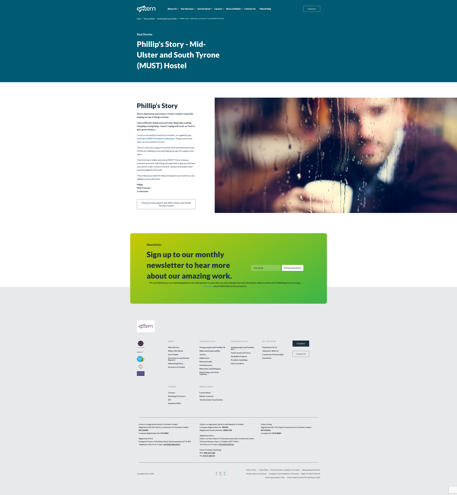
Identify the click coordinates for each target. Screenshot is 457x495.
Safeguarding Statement (311, 470)
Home (139, 18)
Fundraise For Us (269, 347)
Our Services (187, 8)
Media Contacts (206, 396)
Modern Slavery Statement (257, 474)
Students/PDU (174, 403)
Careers (218, 8)
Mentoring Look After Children (209, 373)
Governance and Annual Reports (178, 359)
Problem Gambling (239, 360)
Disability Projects (239, 356)
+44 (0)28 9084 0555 (171, 444)
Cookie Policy (263, 470)
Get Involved (203, 8)
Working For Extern (176, 396)
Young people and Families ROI (242, 348)
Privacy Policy (251, 470)
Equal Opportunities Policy (275, 477)
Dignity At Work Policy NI (310, 474)
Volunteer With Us (270, 351)
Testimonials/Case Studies (167, 18)
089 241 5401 (209, 453)
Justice (202, 354)
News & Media (233, 8)
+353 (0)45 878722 (226, 444)
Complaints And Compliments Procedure (284, 474)
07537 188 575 (209, 456)
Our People (173, 354)
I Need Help (265, 8)
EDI (169, 400)
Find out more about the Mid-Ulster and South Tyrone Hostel (166, 204)
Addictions (204, 358)
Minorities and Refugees (210, 369)
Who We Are (173, 347)
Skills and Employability (209, 351)
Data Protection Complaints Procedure (285, 470)
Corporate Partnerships (273, 354)
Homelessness (205, 365)
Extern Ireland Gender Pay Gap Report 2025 (303, 477)
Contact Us (250, 8)
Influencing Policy (175, 363)
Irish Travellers (237, 363)
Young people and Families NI (212, 347)
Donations (312, 9)
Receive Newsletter (292, 268)
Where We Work (175, 351)
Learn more (208, 286)
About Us (172, 8)
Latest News (205, 393)
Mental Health (205, 362)
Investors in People (176, 367)
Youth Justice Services (241, 353)
